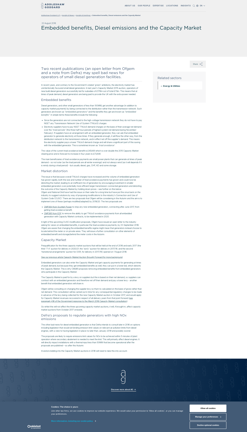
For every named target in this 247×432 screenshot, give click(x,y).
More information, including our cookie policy (72, 421)
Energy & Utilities (171, 86)
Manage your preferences (206, 417)
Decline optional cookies (208, 425)
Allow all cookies (208, 408)
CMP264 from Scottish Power (58, 207)
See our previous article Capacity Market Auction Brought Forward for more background (81, 257)
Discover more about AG (122, 389)
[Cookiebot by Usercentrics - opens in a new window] (34, 427)
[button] (129, 6)
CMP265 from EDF (52, 213)
